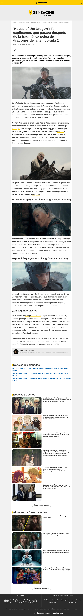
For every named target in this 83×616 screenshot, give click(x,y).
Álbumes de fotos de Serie (41, 588)
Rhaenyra (16, 129)
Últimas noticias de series (41, 505)
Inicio (14, 22)
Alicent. (60, 132)
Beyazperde (65, 600)
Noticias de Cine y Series (23, 22)
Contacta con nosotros (32, 609)
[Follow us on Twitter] (18, 601)
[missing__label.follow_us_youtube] (6, 601)
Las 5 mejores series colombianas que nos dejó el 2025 (56, 516)
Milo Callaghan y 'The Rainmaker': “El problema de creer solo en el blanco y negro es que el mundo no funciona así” (57, 399)
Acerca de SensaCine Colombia (15, 609)
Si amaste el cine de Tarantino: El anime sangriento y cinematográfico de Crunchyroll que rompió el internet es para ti (56, 470)
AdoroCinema (76, 600)
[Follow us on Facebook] (12, 601)
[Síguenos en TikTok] (29, 601)
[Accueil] (41, 2)
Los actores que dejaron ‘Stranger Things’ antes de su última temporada (56, 534)
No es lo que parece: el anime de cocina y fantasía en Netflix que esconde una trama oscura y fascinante (56, 417)
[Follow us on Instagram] (23, 601)
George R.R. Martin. (29, 253)
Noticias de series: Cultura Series (49, 22)
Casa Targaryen (55, 109)
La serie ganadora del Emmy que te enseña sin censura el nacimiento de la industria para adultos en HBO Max (56, 434)
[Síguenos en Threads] (34, 601)
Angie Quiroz (23, 350)
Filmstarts (55, 600)
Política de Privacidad (56, 609)
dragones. (36, 194)
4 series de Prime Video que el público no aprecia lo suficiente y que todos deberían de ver (56, 552)
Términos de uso (44, 609)
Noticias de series (35, 22)
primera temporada (20, 327)
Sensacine (52, 602)
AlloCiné (46, 600)
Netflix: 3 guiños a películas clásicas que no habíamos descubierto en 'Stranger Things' (57, 568)
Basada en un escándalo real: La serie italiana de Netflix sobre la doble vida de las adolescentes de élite (56, 486)
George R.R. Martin (33, 316)
